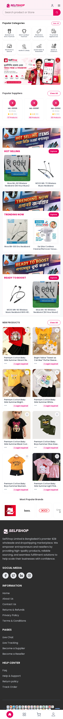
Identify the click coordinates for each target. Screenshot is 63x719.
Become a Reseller (13, 654)
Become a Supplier (13, 648)
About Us (7, 598)
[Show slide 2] (34, 82)
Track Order (9, 687)
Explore (53, 151)
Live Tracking (10, 643)
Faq (4, 670)
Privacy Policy (10, 615)
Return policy (10, 681)
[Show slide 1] (30, 82)
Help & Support (11, 676)
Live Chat (7, 637)
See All (56, 23)
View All (54, 93)
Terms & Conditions (14, 621)
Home (6, 593)
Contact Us (9, 604)
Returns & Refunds (13, 609)
